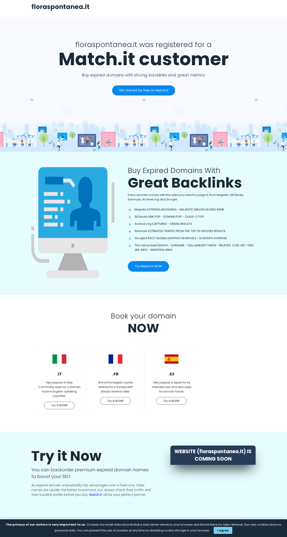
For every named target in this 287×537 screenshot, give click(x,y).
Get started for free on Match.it (143, 90)
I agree (223, 530)
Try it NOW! (59, 405)
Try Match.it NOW (148, 266)
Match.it (95, 494)
